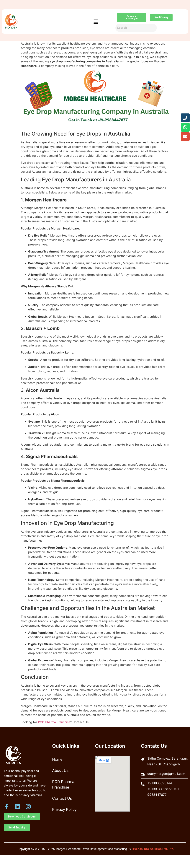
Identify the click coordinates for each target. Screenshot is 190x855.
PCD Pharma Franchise (54, 722)
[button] (95, 21)
